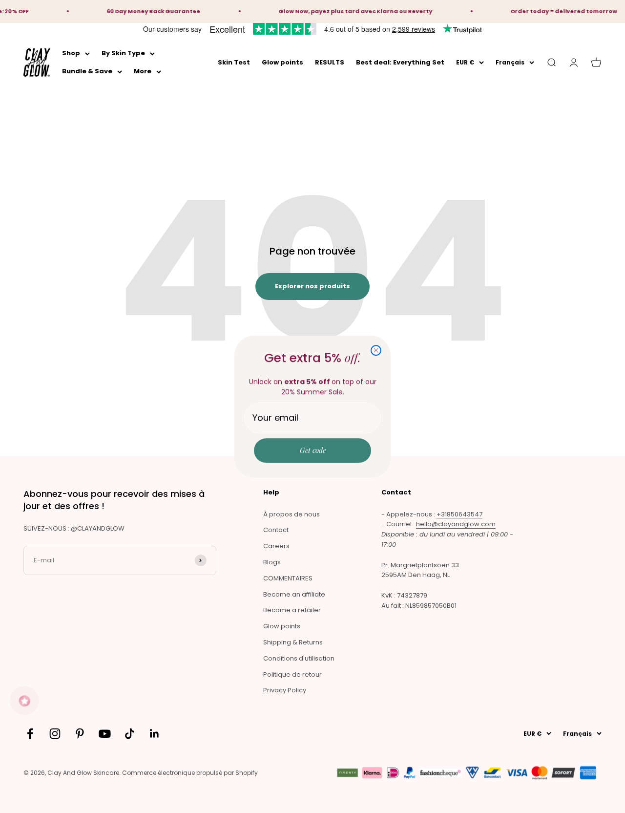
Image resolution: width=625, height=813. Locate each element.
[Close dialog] (376, 350)
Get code (313, 450)
